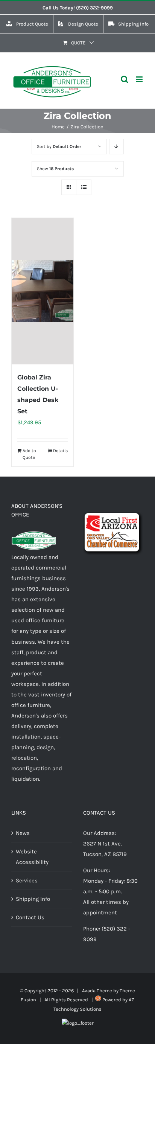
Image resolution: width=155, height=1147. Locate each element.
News (23, 833)
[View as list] (83, 187)
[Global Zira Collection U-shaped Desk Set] (42, 291)
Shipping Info (33, 899)
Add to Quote (29, 454)
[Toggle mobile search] (124, 79)
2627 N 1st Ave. (102, 843)
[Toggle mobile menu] (140, 79)
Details (60, 450)
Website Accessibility (32, 856)
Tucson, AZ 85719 (105, 854)
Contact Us (30, 917)
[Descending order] (116, 146)
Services (27, 880)
